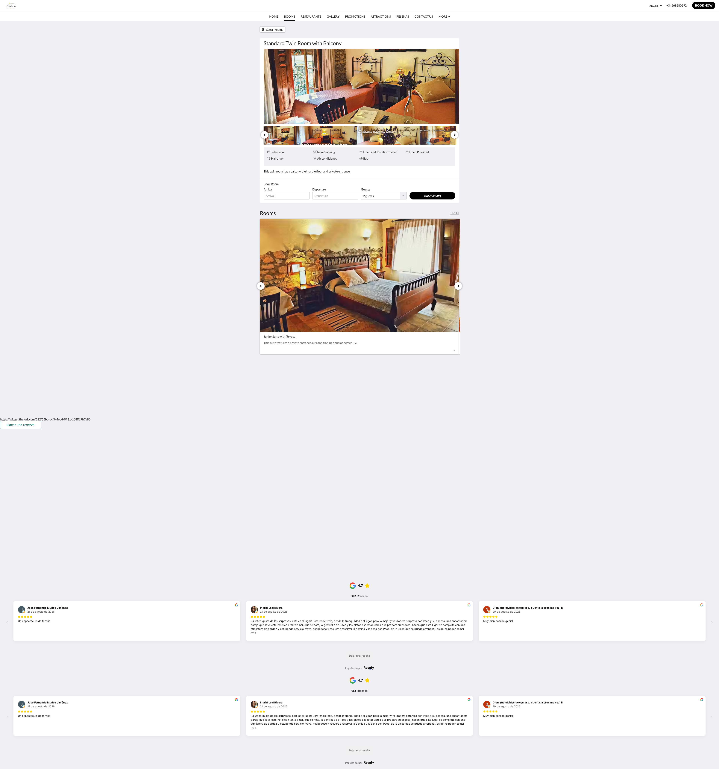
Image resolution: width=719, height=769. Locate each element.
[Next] (454, 135)
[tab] (343, 368)
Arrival (268, 189)
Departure (319, 189)
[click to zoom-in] (359, 86)
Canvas (450, 406)
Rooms (333, 377)
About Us (335, 390)
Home (333, 374)
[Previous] (264, 135)
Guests (365, 189)
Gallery (333, 381)
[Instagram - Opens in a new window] (441, 376)
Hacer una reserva (20, 425)
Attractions (336, 384)
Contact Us (336, 387)
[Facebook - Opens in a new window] (431, 376)
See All (454, 213)
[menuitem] (273, 16)
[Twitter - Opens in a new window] (451, 376)
